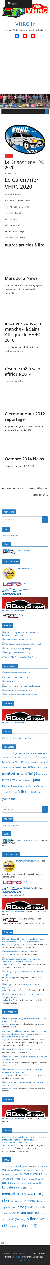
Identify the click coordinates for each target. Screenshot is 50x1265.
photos (44, 774)
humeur (22, 767)
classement (31, 757)
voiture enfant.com (29, 694)
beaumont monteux (27, 753)
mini (45, 767)
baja (15, 753)
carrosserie (10, 757)
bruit (4, 757)
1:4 (3, 753)
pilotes (26, 780)
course (9, 156)
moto (22, 774)
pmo (36, 779)
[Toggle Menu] (46, 111)
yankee (8, 798)
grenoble (15, 767)
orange (31, 773)
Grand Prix (6, 767)
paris (39, 774)
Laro (24, 583)
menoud (38, 767)
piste (31, 780)
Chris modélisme (26, 738)
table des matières (10, 535)
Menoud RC (27, 589)
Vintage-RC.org (23, 652)
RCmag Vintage (24, 648)
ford (45, 762)
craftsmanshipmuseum (25, 568)
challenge (18, 757)
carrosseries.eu (24, 672)
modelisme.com (25, 639)
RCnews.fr (17, 681)
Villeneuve (27, 791)
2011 (6, 753)
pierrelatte (19, 780)
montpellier (10, 773)
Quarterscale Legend (31, 644)
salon (42, 786)
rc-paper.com (22, 677)
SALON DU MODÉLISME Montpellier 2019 (26, 488)
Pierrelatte (8, 780)
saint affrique (29, 785)
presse (14, 786)
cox (25, 762)
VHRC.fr (25, 23)
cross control (33, 762)
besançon (42, 753)
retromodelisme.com (31, 686)
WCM (20, 615)
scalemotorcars (25, 690)
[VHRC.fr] (25, 96)
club (12, 762)
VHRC (9, 792)
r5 (18, 786)
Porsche (7, 785)
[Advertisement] (25, 68)
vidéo (15, 792)
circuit (24, 757)
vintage (38, 792)
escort (41, 762)
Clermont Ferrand (31, 1173)
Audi (11, 753)
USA (3, 792)
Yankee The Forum (29, 657)
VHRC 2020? (39, 495)
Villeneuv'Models (22, 550)
